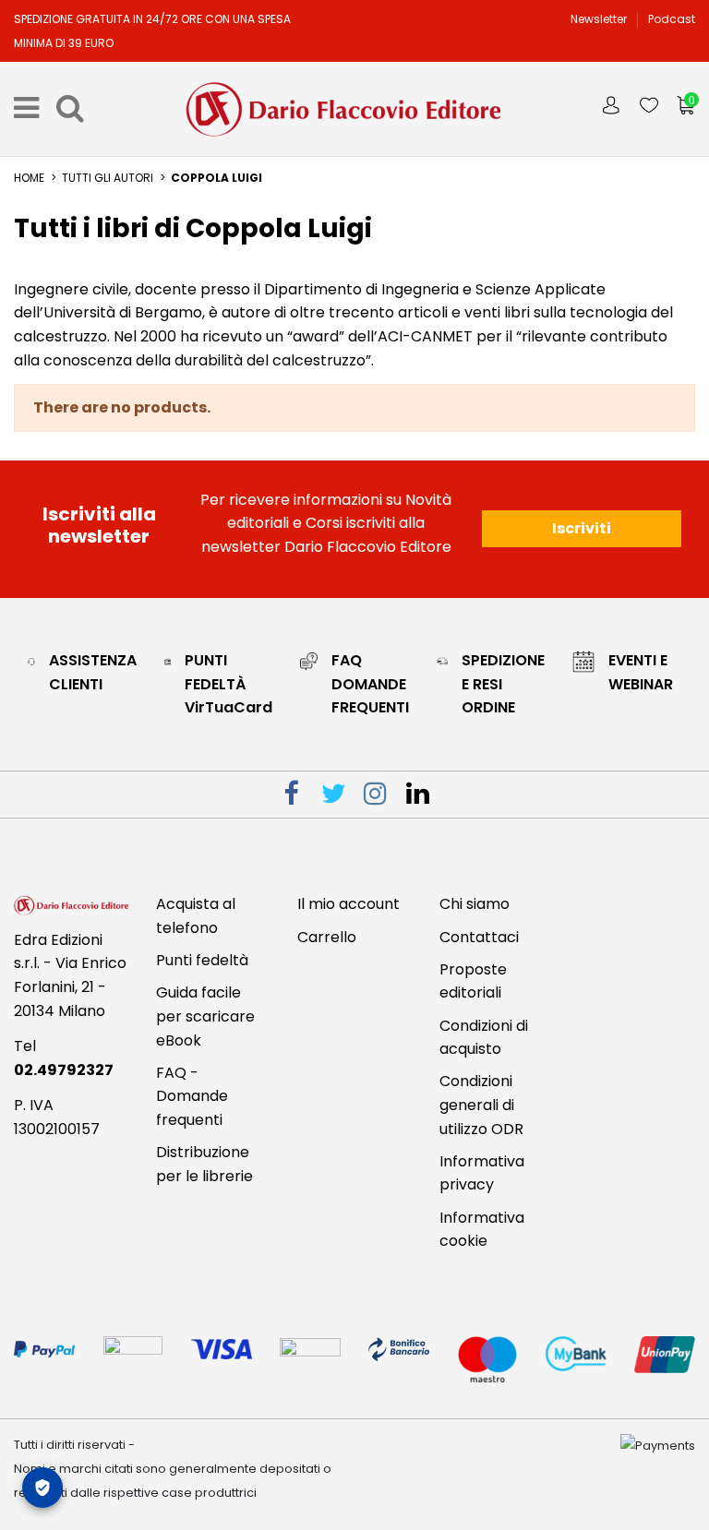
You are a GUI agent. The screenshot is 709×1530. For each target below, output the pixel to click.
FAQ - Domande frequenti (192, 1096)
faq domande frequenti (370, 684)
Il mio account (348, 903)
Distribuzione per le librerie (204, 1164)
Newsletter (600, 19)
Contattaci (479, 937)
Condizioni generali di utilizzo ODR (481, 1104)
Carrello (326, 937)
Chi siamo (474, 903)
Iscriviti (581, 528)
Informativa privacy (481, 1173)
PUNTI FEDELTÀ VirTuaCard (228, 684)
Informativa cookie (481, 1229)
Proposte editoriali (473, 981)
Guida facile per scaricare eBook (205, 1016)
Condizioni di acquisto (483, 1037)
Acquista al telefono (195, 915)
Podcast (671, 19)
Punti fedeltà (202, 960)
